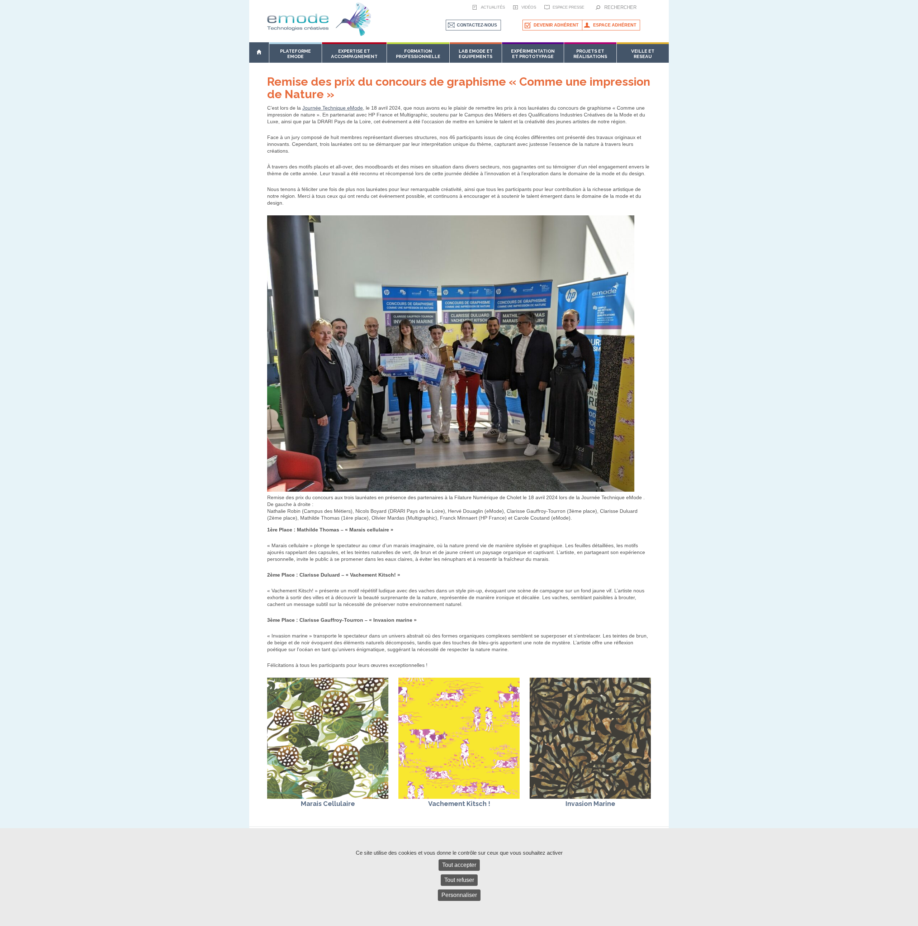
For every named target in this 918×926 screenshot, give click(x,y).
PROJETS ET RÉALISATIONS (590, 53)
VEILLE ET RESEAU (642, 53)
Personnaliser (459, 895)
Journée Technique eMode (332, 108)
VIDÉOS (528, 7)
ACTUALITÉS (493, 7)
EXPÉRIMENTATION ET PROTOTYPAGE (533, 53)
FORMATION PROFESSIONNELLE (418, 53)
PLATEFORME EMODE (295, 53)
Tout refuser (459, 880)
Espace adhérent (614, 25)
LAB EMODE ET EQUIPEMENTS (476, 53)
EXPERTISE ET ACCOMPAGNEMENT (354, 53)
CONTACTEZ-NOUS (477, 25)
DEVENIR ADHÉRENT (556, 25)
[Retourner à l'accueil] (259, 52)
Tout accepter (459, 865)
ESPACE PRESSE (568, 7)
